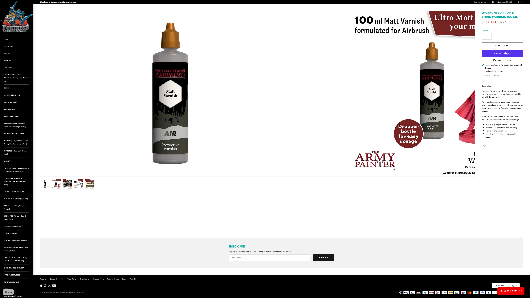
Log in (476, 2)
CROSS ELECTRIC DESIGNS (14, 192)
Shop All (7, 53)
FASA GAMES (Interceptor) (13, 226)
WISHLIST (7, 60)
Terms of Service (113, 279)
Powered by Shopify (76, 292)
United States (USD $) (504, 2)
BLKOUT (7, 161)
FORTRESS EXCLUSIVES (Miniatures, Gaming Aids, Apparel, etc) (16, 78)
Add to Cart (502, 45)
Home (6, 39)
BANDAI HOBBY (10, 109)
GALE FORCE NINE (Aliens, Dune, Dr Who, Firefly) (16, 249)
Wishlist (133, 279)
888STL (6, 88)
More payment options (502, 60)
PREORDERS (8, 46)
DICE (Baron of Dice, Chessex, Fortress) (15, 207)
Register (483, 2)
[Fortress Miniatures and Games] (16, 16)
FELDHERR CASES (10, 233)
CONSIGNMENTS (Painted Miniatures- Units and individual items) (15, 181)
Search (124, 279)
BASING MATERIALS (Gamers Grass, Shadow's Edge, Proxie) (15, 125)
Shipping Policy (98, 279)
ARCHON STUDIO (10, 102)
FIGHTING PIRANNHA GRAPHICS (16, 240)
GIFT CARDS (8, 67)
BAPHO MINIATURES (11, 116)
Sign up (323, 257)
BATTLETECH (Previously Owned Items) (15, 152)
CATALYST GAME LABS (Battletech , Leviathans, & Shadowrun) (16, 169)
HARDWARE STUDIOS (12, 275)
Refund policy (84, 279)
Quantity (485, 30)
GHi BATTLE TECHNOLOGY (14, 268)
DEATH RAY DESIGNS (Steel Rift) (16, 199)
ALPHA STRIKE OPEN (12, 95)
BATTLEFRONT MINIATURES (14, 133)
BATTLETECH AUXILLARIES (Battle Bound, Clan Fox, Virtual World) (16, 142)
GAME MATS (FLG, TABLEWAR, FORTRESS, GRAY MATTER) (15, 259)
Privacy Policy (71, 279)
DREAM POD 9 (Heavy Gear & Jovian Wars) (15, 217)
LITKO (6, 289)
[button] (469, 94)
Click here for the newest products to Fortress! (58, 2)
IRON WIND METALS (11, 282)
